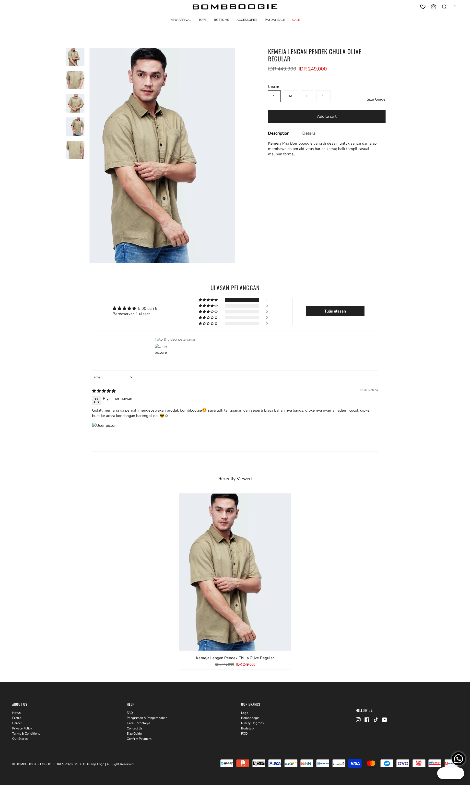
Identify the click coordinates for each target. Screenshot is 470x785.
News (16, 713)
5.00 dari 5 (147, 308)
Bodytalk (247, 728)
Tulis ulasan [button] (335, 311)
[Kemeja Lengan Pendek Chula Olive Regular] (75, 57)
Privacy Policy (22, 728)
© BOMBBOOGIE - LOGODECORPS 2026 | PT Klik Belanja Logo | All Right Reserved (73, 764)
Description (279, 133)
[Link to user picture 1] (104, 434)
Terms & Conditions (26, 733)
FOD (244, 733)
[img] (104, 391)
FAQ (130, 713)
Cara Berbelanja (138, 723)
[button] (202, 19)
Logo (244, 713)
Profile (17, 718)
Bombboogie (250, 718)
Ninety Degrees (252, 723)
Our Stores (20, 739)
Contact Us (134, 728)
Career (17, 723)
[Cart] (455, 7)
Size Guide (376, 99)
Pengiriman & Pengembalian (147, 718)
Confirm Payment (139, 739)
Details (309, 133)
